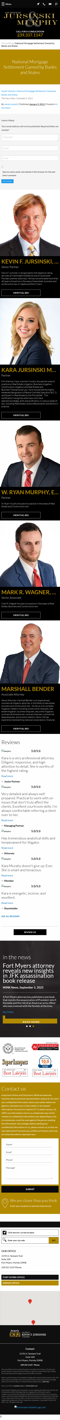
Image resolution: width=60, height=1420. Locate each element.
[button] (30, 1303)
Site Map (46, 1384)
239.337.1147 (30, 35)
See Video (8, 1011)
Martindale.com (32, 1388)
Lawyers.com (19, 1388)
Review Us (30, 932)
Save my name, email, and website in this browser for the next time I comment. (29, 174)
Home (4, 43)
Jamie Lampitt (11, 104)
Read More (31, 1021)
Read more (7, 776)
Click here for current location (21, 1234)
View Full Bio (21, 292)
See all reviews (10, 916)
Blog (11, 43)
